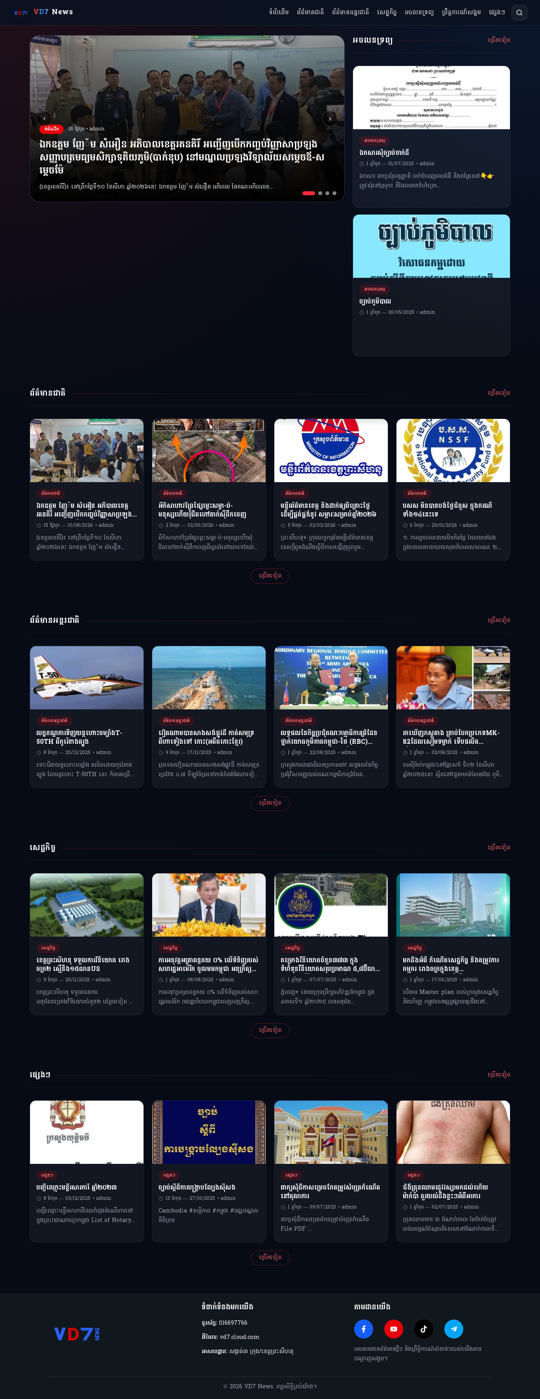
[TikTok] (423, 1329)
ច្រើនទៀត (499, 41)
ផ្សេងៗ (497, 12)
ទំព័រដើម (279, 12)
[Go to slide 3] (327, 193)
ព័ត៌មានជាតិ (310, 12)
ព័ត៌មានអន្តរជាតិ (350, 12)
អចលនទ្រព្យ (419, 12)
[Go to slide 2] (320, 193)
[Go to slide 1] (308, 193)
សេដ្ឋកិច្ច (387, 12)
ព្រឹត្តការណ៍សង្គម (461, 12)
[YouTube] (393, 1329)
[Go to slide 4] (334, 193)
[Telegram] (453, 1329)
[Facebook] (363, 1329)
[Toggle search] (519, 13)
